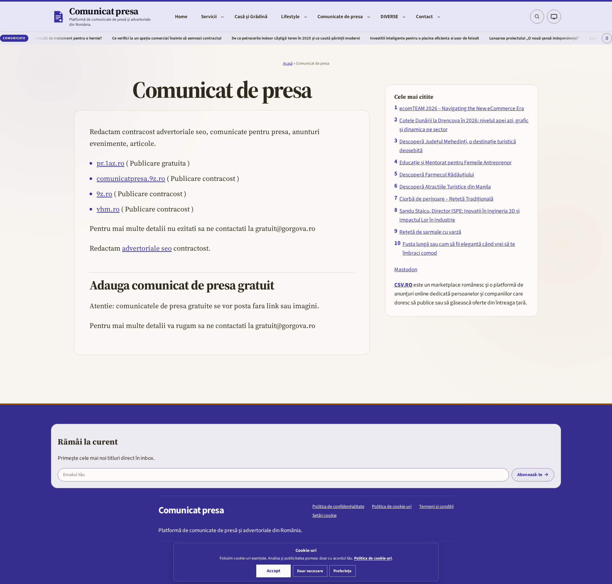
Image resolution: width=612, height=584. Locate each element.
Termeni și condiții (436, 506)
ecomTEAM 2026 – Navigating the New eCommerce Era (461, 108)
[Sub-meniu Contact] (438, 16)
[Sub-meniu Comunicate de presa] (368, 16)
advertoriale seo (147, 248)
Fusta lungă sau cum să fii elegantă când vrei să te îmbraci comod (459, 248)
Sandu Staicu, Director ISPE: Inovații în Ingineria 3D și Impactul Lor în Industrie (459, 215)
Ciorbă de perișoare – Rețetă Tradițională (446, 199)
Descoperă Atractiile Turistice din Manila (445, 187)
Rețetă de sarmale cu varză (430, 232)
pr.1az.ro (110, 163)
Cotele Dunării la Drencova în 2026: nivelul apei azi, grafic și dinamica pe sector (463, 125)
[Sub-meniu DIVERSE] (404, 16)
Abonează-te (529, 475)
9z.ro (104, 193)
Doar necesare (310, 571)
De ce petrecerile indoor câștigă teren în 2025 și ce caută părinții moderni (274, 38)
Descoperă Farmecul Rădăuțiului (436, 175)
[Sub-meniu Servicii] (222, 16)
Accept (273, 571)
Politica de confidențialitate (338, 506)
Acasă (288, 63)
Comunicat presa (103, 11)
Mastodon (405, 270)
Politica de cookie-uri (392, 506)
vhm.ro (108, 209)
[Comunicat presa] (58, 17)
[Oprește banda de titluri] (607, 38)
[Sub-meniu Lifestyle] (305, 16)
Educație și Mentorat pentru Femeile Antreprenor (455, 163)
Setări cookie (324, 515)
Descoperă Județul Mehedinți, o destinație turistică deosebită (457, 146)
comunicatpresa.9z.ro (131, 178)
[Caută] (537, 17)
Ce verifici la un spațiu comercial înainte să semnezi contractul (145, 38)
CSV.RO (403, 285)
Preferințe (342, 571)
